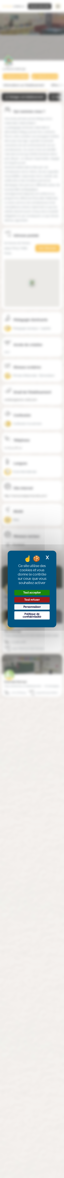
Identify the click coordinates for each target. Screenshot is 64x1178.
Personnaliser (32, 606)
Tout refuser (32, 599)
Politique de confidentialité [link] (32, 615)
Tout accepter (32, 592)
